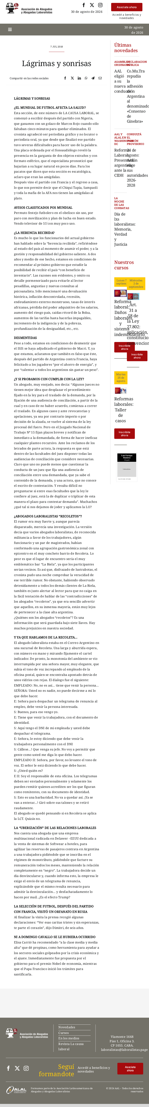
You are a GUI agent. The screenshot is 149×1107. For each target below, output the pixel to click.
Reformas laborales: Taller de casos (123, 409)
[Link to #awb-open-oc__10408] (10, 30)
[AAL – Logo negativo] (27, 1030)
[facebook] (84, 5)
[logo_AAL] (29, 4)
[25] (120, 291)
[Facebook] (65, 78)
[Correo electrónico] (100, 78)
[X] (72, 78)
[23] (120, 389)
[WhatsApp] (86, 78)
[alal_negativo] (16, 1087)
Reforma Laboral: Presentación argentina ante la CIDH (125, 162)
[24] (133, 294)
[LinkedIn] (79, 78)
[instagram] (100, 5)
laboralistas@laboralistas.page (124, 1050)
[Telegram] (92, 78)
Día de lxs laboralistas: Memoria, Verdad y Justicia (125, 229)
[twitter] (92, 5)
